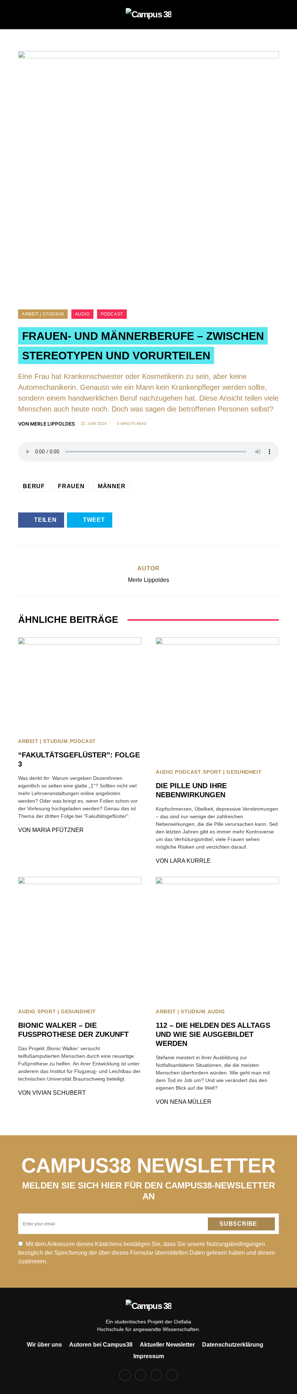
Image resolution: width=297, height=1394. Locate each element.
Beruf (34, 486)
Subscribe (238, 1224)
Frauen (71, 486)
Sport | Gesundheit (232, 772)
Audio (82, 314)
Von (46, 424)
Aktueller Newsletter (167, 1345)
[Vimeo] (172, 1375)
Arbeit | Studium (43, 314)
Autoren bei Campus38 (101, 1345)
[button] (20, 14)
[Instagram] (140, 1375)
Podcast (112, 314)
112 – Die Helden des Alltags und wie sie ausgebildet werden (213, 1034)
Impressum (148, 1356)
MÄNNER (112, 486)
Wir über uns (44, 1345)
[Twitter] (156, 1375)
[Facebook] (125, 1375)
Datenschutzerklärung (232, 1345)
